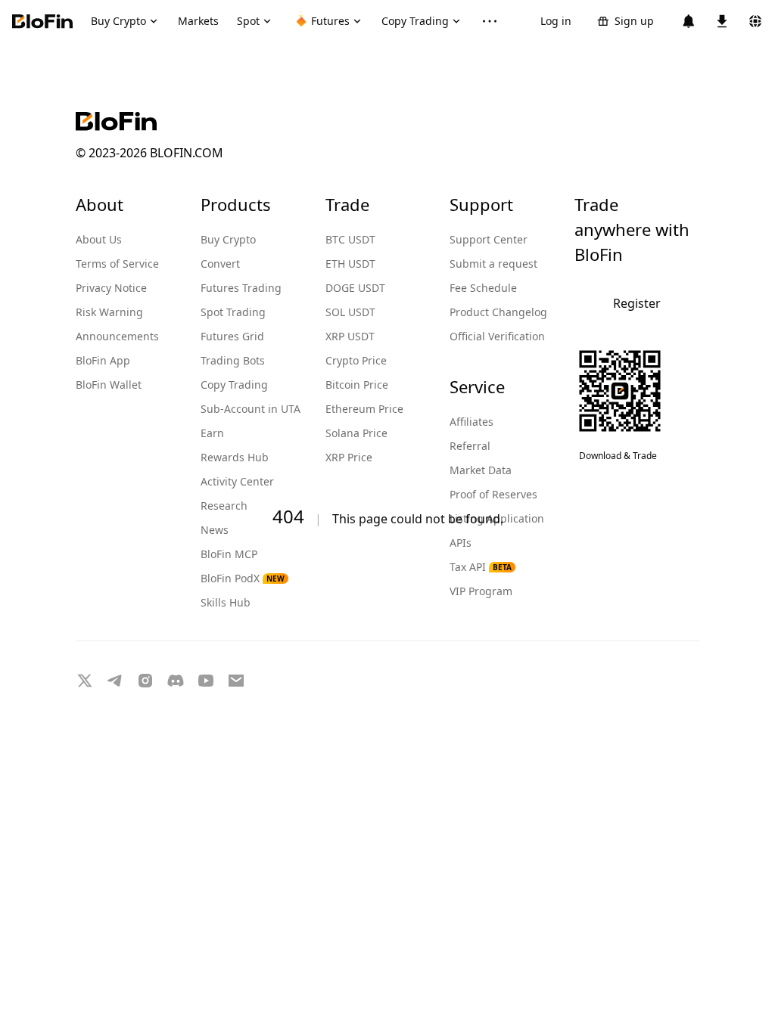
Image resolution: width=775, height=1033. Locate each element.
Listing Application (497, 518)
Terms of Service (117, 263)
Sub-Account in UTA (250, 409)
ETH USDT (350, 263)
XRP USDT (350, 336)
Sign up (634, 21)
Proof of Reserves (493, 494)
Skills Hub (226, 602)
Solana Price (356, 433)
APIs (461, 542)
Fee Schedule (483, 288)
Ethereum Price (364, 409)
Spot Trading (233, 312)
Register (637, 303)
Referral (470, 446)
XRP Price (348, 457)
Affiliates (471, 421)
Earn (212, 433)
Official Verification (497, 336)
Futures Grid (232, 336)
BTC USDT (350, 239)
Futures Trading (241, 288)
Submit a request (493, 263)
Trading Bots (233, 360)
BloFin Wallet (109, 384)
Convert (220, 263)
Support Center (489, 239)
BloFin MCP (229, 554)
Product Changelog (498, 312)
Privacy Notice (111, 288)
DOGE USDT (355, 288)
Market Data (481, 470)
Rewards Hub (235, 457)
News (215, 530)
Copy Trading (234, 384)
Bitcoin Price (356, 384)
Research (224, 505)
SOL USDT (350, 312)
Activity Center (237, 481)
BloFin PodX (243, 578)
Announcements (117, 336)
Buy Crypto (228, 239)
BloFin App (103, 360)
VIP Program (481, 591)
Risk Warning (109, 312)
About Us (99, 239)
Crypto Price (356, 360)
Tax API (481, 567)
